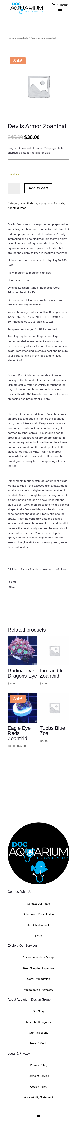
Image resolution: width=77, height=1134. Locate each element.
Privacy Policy (38, 1065)
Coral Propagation (38, 978)
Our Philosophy (38, 1032)
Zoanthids (22, 38)
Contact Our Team (38, 903)
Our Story (39, 1011)
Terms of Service (38, 1075)
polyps (45, 203)
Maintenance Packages (38, 989)
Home (11, 38)
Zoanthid (13, 207)
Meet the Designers (38, 1022)
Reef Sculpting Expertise (38, 968)
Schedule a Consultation (38, 914)
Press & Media (38, 1043)
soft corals (57, 203)
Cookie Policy (38, 1086)
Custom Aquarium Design (38, 957)
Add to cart (38, 188)
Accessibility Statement (38, 1097)
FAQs (38, 935)
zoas (23, 207)
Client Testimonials (38, 925)
